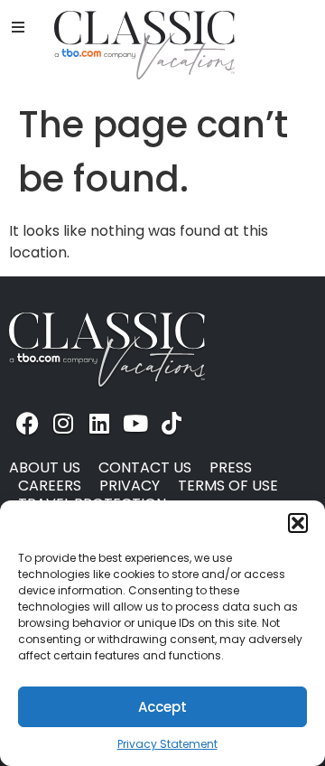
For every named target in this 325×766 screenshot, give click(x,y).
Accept (162, 706)
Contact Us (144, 468)
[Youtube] (135, 423)
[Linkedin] (99, 423)
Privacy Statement (167, 744)
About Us (44, 468)
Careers (49, 486)
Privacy (129, 486)
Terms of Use (228, 486)
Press (230, 468)
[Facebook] (27, 423)
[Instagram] (63, 423)
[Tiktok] (171, 423)
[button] (298, 523)
